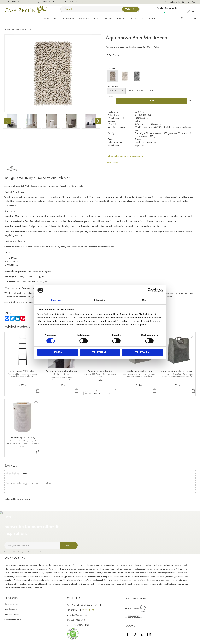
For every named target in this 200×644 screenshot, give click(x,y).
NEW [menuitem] (133, 18)
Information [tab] (100, 300)
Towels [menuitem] (97, 18)
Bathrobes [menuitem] (84, 18)
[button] (184, 18)
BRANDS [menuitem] (109, 18)
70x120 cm (136, 90)
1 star (7, 473)
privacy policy (48, 552)
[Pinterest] (142, 636)
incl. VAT (192, 1)
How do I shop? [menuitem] (10, 609)
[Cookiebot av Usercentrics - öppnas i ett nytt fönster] (150, 290)
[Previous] (7, 121)
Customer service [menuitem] (11, 604)
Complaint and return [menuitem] (12, 619)
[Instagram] (134, 636)
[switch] (83, 340)
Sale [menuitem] (143, 18)
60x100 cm (116, 90)
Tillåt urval (100, 352)
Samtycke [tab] (56, 300)
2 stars (10, 473)
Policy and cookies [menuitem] (11, 614)
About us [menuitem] (7, 625)
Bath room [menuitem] (68, 18)
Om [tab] (144, 300)
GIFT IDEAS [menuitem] (122, 18)
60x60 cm (155, 90)
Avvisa (58, 352)
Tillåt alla (142, 352)
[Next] (98, 121)
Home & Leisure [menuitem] (51, 18)
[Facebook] (127, 636)
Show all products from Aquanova (125, 155)
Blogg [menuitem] (152, 18)
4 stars (15, 473)
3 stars (12, 473)
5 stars (18, 473)
